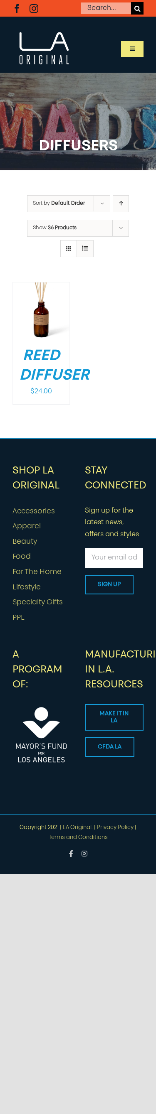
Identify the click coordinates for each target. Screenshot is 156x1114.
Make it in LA (114, 717)
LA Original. (78, 827)
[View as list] (85, 248)
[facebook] (16, 8)
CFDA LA (109, 747)
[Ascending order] (121, 203)
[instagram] (34, 8)
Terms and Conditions (78, 837)
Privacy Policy (115, 827)
